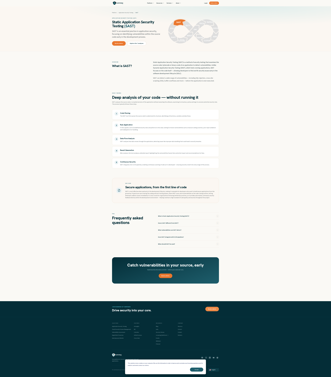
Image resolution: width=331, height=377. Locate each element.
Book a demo (214, 3)
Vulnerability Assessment (118, 332)
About (177, 3)
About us (180, 326)
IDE (135, 329)
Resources (159, 3)
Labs (157, 329)
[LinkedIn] (209, 357)
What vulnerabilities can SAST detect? (169, 230)
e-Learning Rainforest (161, 335)
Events (157, 338)
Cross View (137, 338)
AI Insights (136, 326)
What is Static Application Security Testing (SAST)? (173, 216)
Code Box (136, 332)
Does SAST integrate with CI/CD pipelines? (171, 237)
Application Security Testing (126, 13)
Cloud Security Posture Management (121, 329)
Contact (180, 332)
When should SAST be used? (166, 244)
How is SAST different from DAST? (168, 223)
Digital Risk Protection (117, 335)
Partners (169, 3)
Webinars (158, 341)
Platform (149, 3)
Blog (157, 326)
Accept (197, 369)
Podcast (158, 344)
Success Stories (160, 332)
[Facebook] (202, 357)
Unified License (138, 335)
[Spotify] (217, 357)
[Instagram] (206, 357)
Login (205, 3)
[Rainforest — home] (118, 3)
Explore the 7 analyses (136, 43)
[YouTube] (213, 357)
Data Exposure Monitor (118, 338)
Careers (180, 329)
